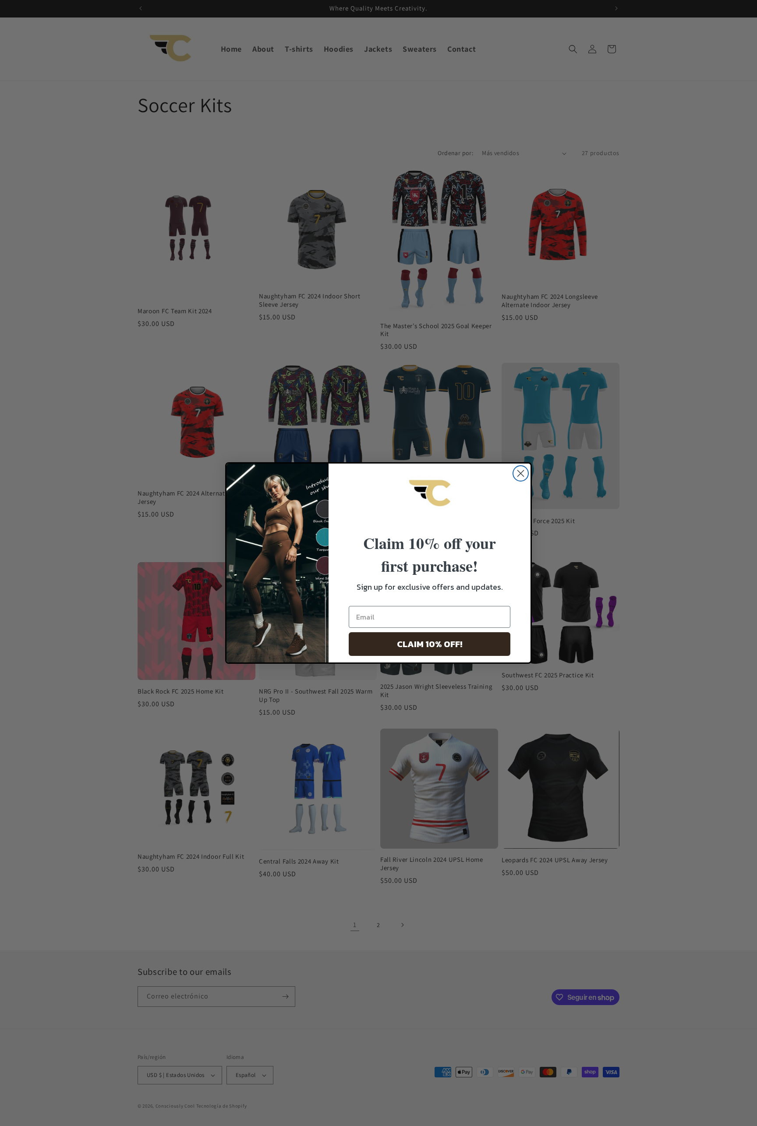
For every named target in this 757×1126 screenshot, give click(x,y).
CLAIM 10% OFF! (429, 644)
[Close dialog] (520, 473)
